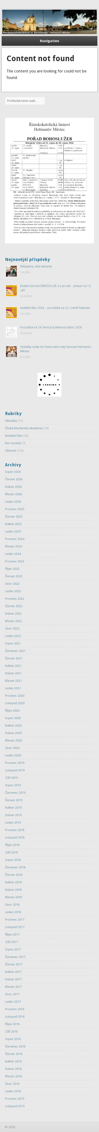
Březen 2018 (13, 897)
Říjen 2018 (12, 845)
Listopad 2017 (15, 927)
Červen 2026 (13, 479)
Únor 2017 (12, 994)
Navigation (49, 41)
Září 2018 (11, 852)
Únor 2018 (12, 904)
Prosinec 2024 (14, 539)
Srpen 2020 (13, 718)
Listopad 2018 (15, 837)
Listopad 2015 (15, 1106)
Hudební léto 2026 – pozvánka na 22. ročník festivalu (55, 308)
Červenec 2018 (15, 867)
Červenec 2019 (15, 792)
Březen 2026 (13, 494)
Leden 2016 (13, 1091)
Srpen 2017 (13, 949)
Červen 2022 (13, 606)
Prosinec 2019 (14, 763)
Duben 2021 (13, 673)
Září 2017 (11, 942)
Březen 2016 (13, 1076)
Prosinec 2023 (14, 561)
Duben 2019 (13, 815)
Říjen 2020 (12, 710)
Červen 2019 (13, 800)
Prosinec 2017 (14, 919)
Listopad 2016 (15, 1016)
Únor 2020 (12, 748)
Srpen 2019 (13, 785)
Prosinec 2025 (14, 509)
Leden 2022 (13, 636)
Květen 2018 (13, 882)
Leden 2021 (13, 688)
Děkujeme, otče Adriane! (36, 266)
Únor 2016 (12, 1084)
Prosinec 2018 (14, 830)
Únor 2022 (12, 628)
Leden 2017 (13, 1001)
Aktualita (11, 421)
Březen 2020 (13, 740)
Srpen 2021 (13, 643)
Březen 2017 (13, 987)
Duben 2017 (13, 979)
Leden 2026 (13, 501)
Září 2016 (11, 1031)
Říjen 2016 (12, 1024)
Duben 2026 (13, 486)
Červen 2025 (13, 516)
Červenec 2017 (15, 957)
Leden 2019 (13, 822)
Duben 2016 (13, 1069)
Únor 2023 (12, 584)
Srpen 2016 (13, 1039)
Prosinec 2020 (14, 695)
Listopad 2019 (15, 770)
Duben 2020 (13, 733)
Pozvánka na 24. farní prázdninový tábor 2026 (51, 327)
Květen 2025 (13, 524)
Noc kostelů (13, 443)
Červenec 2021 (15, 651)
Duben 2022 (13, 613)
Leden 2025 (13, 531)
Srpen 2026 (13, 472)
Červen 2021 (13, 658)
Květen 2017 (13, 972)
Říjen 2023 (12, 569)
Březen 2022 (13, 621)
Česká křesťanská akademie (24, 428)
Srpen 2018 (13, 860)
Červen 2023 (13, 576)
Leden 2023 (13, 591)
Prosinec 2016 (14, 1009)
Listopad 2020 (15, 703)
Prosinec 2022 (14, 598)
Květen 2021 (13, 666)
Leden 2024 (13, 554)
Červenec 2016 (15, 1046)
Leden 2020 (13, 755)
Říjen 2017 (12, 934)
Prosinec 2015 (14, 1098)
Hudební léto (14, 435)
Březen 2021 (13, 681)
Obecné (10, 450)
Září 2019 (11, 778)
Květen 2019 (13, 807)
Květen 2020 (13, 725)
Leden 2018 (13, 912)
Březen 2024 (13, 546)
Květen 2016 (13, 1061)
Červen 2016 (13, 1054)
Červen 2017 (13, 964)
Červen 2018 (13, 875)
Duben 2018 (13, 889)
